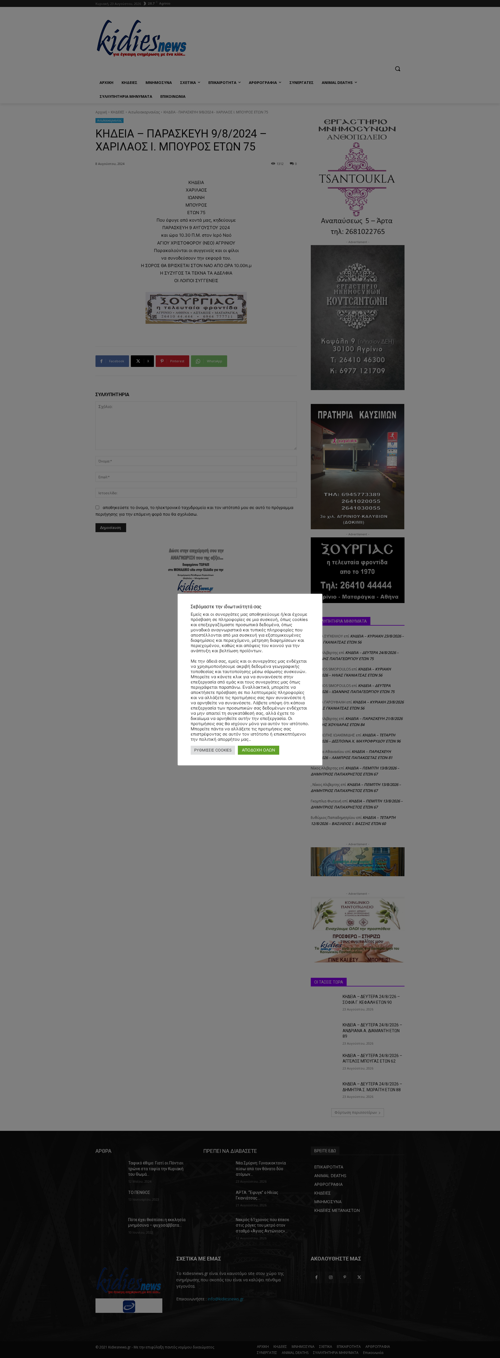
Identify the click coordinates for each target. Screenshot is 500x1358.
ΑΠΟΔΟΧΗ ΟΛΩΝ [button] (258, 749)
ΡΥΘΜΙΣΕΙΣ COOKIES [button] (212, 750)
